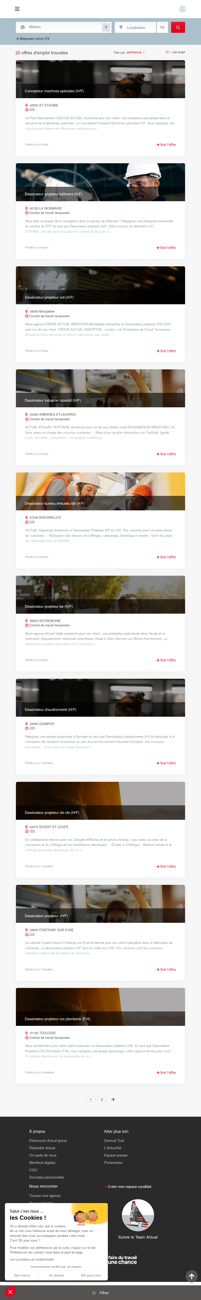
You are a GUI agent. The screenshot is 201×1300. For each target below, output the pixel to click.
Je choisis (56, 1275)
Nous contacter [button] (41, 1202)
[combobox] (61, 27)
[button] (10, 1292)
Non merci (22, 1275)
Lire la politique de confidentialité (32, 1259)
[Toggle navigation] (17, 9)
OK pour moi (90, 1275)
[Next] (113, 1099)
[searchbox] (65, 26)
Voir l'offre (167, 144)
